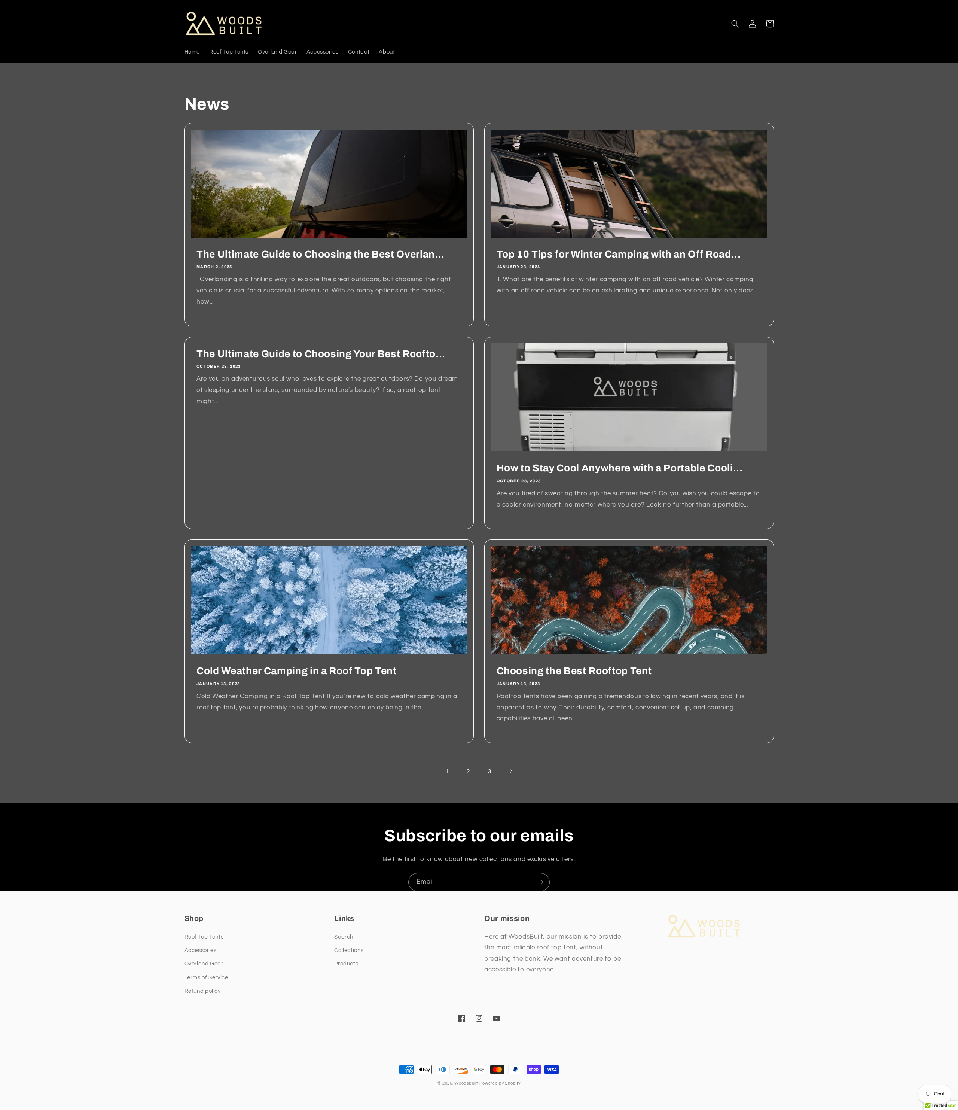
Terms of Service (206, 977)
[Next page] (510, 771)
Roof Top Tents (204, 937)
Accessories (200, 950)
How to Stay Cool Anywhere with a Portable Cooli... (620, 468)
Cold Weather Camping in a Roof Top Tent (296, 671)
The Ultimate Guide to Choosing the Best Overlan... (320, 254)
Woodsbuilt (466, 1083)
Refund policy (202, 991)
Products (346, 964)
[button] (735, 23)
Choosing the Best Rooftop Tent (574, 671)
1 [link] (447, 771)
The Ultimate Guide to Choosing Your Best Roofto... (320, 354)
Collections (348, 950)
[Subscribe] (540, 882)
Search (343, 937)
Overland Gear (203, 964)
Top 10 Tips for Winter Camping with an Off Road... (619, 254)
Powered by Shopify (499, 1083)
